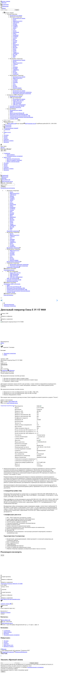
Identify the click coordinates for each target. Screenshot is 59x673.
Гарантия (6, 139)
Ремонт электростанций (13, 161)
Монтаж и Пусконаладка (13, 158)
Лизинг (6, 137)
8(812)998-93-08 (12, 123)
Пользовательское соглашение (15, 156)
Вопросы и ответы (8, 140)
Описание (12, 405)
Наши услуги (7, 132)
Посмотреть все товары (16, 15)
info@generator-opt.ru (30, 123)
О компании (7, 129)
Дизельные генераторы (10, 306)
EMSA (2, 343)
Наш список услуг (8, 645)
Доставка (6, 135)
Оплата (6, 642)
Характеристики (5, 405)
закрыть (3, 671)
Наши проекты (11, 154)
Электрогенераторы (9, 304)
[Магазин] (3, 649)
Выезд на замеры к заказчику (14, 160)
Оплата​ (6, 136)
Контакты (6, 142)
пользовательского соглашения (35, 667)
